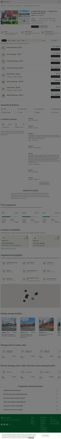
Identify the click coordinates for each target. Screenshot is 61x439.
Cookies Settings (45, 435)
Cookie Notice (31, 437)
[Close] (59, 435)
